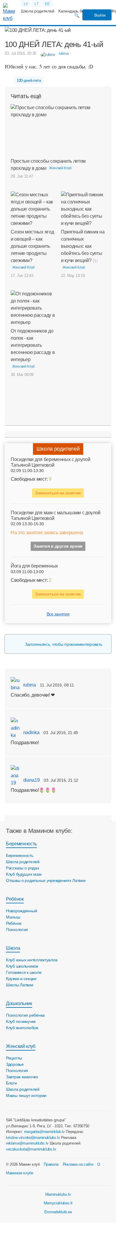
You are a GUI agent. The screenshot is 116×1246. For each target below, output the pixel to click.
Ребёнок (15, 899)
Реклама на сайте (78, 1164)
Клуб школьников (22, 966)
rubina (29, 684)
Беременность (21, 843)
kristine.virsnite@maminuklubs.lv (33, 1137)
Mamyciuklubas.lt (58, 1203)
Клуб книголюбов (22, 1027)
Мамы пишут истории (26, 1095)
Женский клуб (20, 1046)
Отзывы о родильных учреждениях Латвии (46, 880)
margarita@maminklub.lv (44, 1131)
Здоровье (15, 1064)
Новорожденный (21, 910)
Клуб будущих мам (24, 874)
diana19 (31, 780)
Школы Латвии (19, 984)
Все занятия (58, 614)
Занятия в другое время (58, 546)
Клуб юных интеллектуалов (31, 959)
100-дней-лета (29, 80)
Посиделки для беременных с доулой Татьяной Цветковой (50, 462)
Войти (99, 15)
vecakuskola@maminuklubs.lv (31, 1149)
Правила (51, 1164)
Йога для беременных (34, 565)
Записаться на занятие (58, 492)
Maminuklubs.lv (58, 1194)
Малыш (13, 917)
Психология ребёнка (25, 1015)
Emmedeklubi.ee (58, 1212)
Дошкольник (19, 1003)
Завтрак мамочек (22, 1076)
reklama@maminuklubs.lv (27, 1143)
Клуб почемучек (21, 1021)
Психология (17, 929)
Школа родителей (37, 11)
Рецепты (14, 1058)
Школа (13, 948)
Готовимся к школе (23, 972)
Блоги (11, 1083)
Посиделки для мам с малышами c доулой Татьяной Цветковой (56, 515)
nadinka (30, 732)
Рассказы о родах (22, 868)
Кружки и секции (21, 978)
